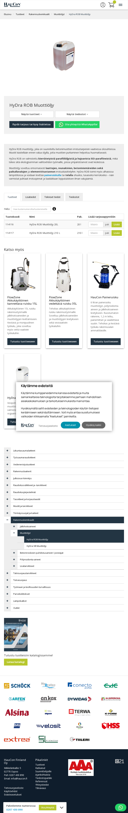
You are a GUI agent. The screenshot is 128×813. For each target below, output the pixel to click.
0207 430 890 (16, 775)
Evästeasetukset (13, 794)
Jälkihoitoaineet (28, 526)
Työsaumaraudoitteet (24, 457)
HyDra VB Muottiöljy (36, 545)
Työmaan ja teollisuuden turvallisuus (32, 587)
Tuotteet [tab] (12, 197)
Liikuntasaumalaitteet (24, 450)
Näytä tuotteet (30, 114)
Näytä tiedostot (76, 114)
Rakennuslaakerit (22, 471)
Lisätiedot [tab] (30, 197)
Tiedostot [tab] (74, 197)
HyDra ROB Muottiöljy (79, 14)
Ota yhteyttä (47, 807)
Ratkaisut (40, 768)
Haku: (7, 208)
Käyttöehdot (11, 791)
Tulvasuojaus (20, 580)
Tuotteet (20, 14)
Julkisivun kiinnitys (22, 478)
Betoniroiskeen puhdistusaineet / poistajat (41, 552)
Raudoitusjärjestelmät (24, 492)
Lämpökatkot (19, 600)
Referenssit (41, 781)
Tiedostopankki (43, 778)
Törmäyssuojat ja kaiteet (25, 513)
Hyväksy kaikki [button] (93, 425)
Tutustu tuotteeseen (22, 341)
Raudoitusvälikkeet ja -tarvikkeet (29, 485)
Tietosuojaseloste (14, 787)
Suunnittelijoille (43, 771)
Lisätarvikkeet (27, 565)
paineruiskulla (52, 175)
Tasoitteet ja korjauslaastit (26, 499)
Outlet (16, 607)
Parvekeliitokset (21, 593)
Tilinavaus (40, 788)
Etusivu (7, 14)
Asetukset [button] (70, 425)
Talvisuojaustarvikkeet (24, 573)
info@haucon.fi (19, 778)
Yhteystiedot (42, 784)
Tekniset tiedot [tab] (52, 197)
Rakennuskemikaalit (39, 14)
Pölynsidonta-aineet (30, 559)
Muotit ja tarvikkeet (23, 506)
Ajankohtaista (42, 774)
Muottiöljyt (59, 14)
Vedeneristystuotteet (24, 464)
